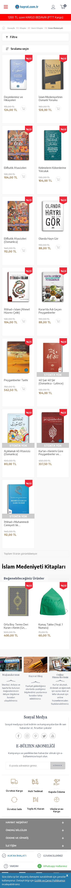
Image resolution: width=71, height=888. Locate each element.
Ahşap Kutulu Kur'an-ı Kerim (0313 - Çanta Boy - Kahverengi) (52, 626)
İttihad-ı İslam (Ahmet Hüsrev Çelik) (17, 311)
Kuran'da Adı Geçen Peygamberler (50, 311)
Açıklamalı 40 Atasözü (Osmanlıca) (17, 453)
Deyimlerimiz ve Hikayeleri (13, 99)
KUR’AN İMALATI (17, 855)
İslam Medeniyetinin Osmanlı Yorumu (50, 99)
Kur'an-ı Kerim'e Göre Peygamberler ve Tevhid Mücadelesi (51, 453)
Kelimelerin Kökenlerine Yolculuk (52, 169)
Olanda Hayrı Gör (48, 238)
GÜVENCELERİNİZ (53, 855)
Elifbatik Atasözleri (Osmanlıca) (15, 240)
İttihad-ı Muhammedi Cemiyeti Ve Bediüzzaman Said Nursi (18, 523)
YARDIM (13, 866)
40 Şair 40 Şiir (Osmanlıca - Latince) (51, 382)
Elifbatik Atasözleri (15, 167)
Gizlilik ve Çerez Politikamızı (49, 880)
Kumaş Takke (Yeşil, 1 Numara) (16, 626)
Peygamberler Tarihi (16, 380)
